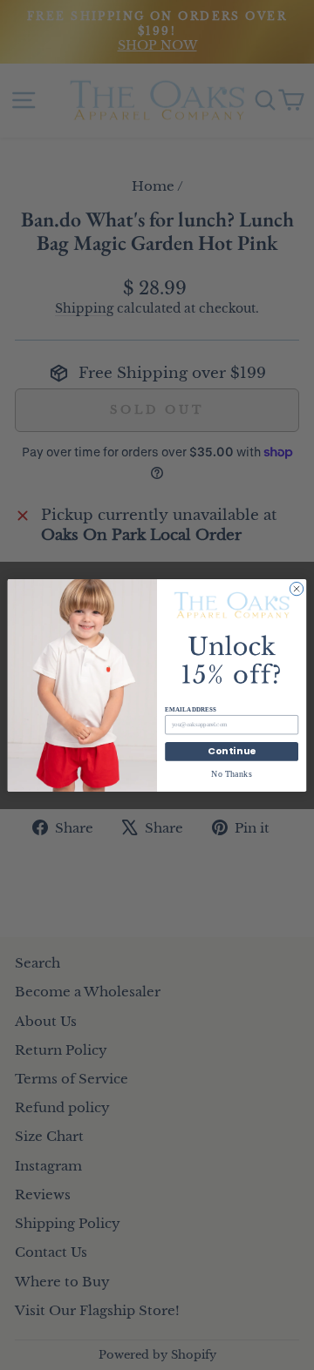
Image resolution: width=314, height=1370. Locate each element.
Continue (232, 751)
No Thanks (231, 774)
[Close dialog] (296, 588)
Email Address (190, 708)
